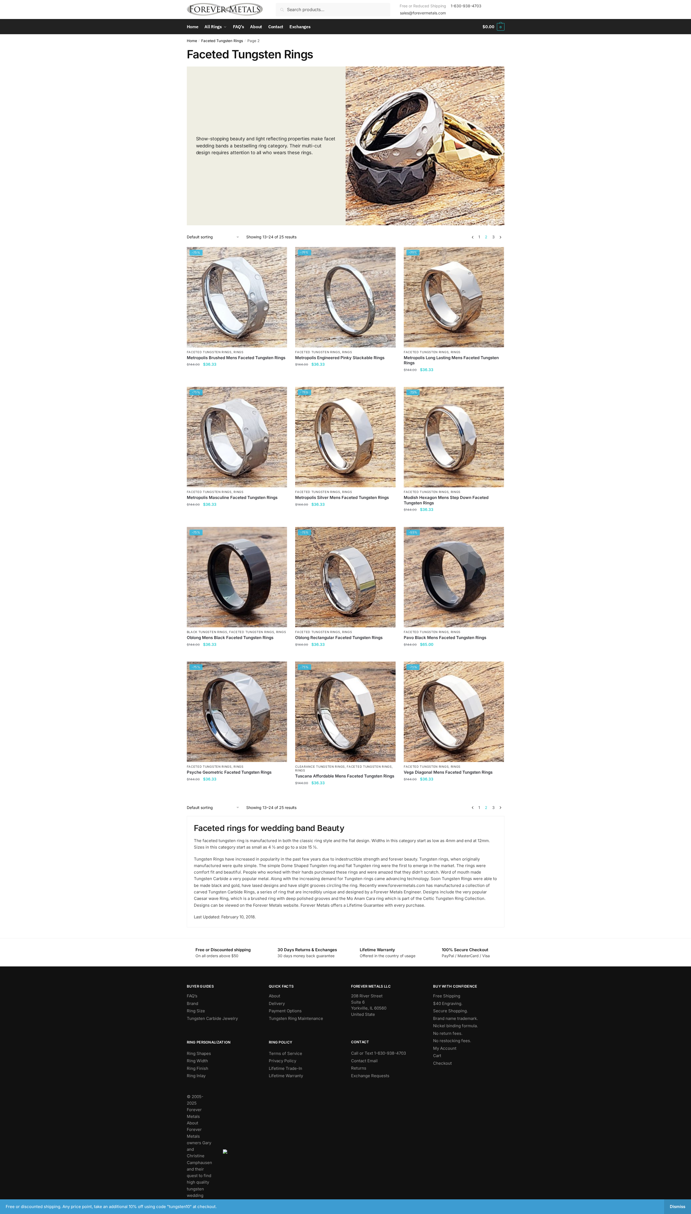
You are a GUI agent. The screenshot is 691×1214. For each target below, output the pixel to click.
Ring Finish (197, 1068)
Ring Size (196, 1010)
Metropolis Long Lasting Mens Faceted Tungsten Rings (451, 360)
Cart (437, 1055)
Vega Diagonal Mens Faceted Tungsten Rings (448, 772)
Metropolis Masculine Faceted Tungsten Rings (232, 497)
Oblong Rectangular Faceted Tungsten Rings (339, 637)
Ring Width (197, 1060)
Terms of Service (285, 1053)
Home (192, 41)
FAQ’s (192, 995)
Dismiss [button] (677, 1206)
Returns (358, 1068)
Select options (236, 380)
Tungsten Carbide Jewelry (212, 1018)
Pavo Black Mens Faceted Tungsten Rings (445, 637)
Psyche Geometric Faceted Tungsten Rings (229, 772)
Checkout (442, 1063)
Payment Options (285, 1010)
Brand (192, 1003)
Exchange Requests (370, 1075)
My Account (444, 1048)
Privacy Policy (282, 1060)
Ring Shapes (199, 1053)
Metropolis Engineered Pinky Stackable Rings (339, 357)
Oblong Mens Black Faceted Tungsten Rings (230, 637)
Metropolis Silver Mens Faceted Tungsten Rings (342, 497)
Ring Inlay (196, 1075)
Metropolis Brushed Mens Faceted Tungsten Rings (236, 357)
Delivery (277, 1003)
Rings (239, 352)
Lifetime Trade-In (285, 1068)
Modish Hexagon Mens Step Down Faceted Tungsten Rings (446, 500)
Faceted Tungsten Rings (222, 41)
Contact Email (364, 1060)
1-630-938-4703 (466, 6)
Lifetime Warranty (286, 1075)
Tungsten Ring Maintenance (296, 1018)
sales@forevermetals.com (423, 13)
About (274, 995)
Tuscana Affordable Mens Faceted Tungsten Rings (344, 776)
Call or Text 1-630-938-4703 (378, 1053)
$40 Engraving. (447, 1003)
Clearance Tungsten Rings (320, 767)
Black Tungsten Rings (207, 632)
